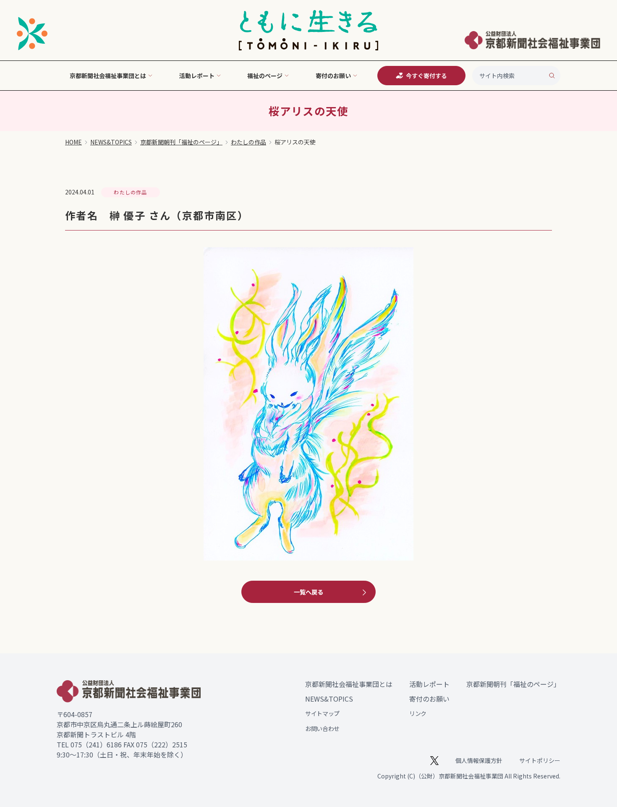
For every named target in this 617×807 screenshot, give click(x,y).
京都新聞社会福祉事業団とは (348, 684)
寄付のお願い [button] (333, 75)
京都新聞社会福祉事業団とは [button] (108, 75)
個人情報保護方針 (478, 760)
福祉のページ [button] (264, 75)
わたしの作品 (248, 142)
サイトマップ (322, 713)
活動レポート (429, 684)
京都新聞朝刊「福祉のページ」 (181, 142)
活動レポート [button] (196, 75)
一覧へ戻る (308, 591)
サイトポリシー (539, 760)
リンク (417, 713)
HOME (73, 142)
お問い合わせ (322, 728)
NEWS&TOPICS (111, 142)
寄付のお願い (429, 699)
